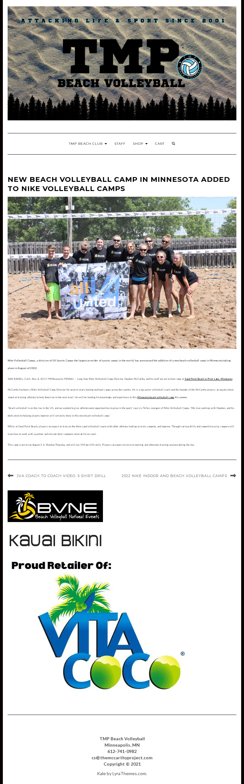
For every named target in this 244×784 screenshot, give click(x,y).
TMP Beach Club (86, 144)
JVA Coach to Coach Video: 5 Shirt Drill (61, 476)
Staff (119, 144)
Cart (160, 144)
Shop (139, 144)
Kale (101, 773)
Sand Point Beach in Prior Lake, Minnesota (208, 378)
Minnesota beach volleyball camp (155, 397)
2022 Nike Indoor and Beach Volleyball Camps (174, 476)
